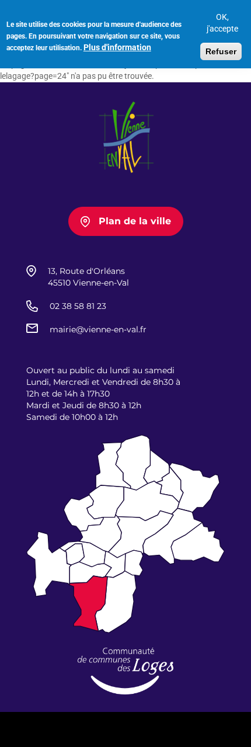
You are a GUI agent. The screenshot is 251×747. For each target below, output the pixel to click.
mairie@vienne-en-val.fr (98, 329)
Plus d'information (117, 47)
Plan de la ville (135, 221)
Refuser (220, 51)
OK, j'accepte (222, 22)
